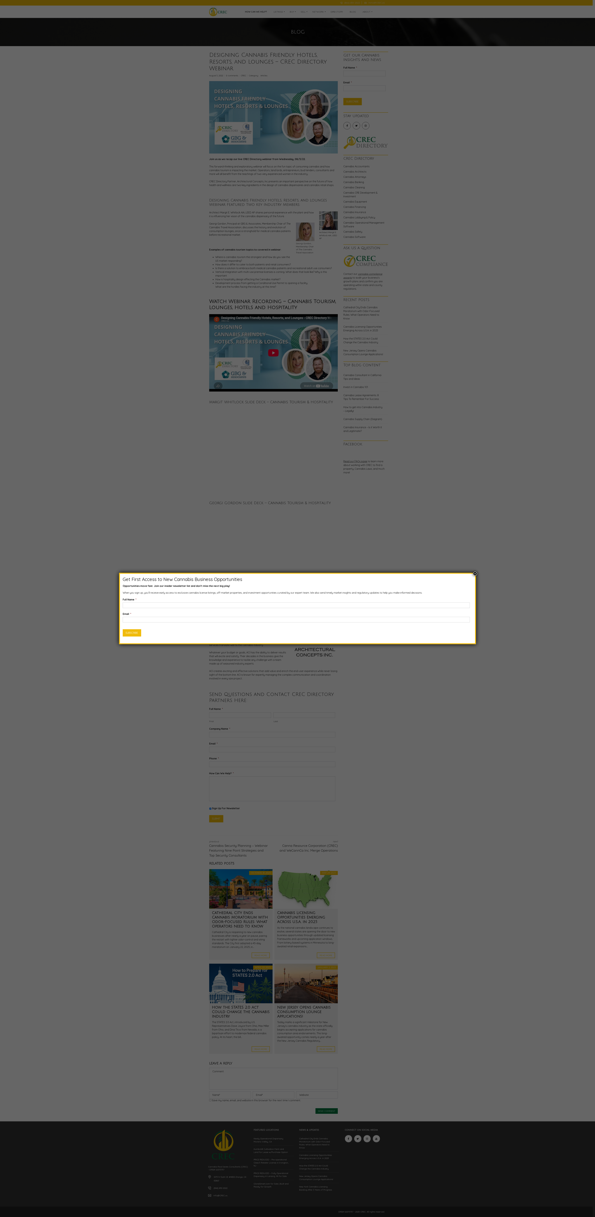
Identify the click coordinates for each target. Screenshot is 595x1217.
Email (127, 613)
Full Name (130, 599)
